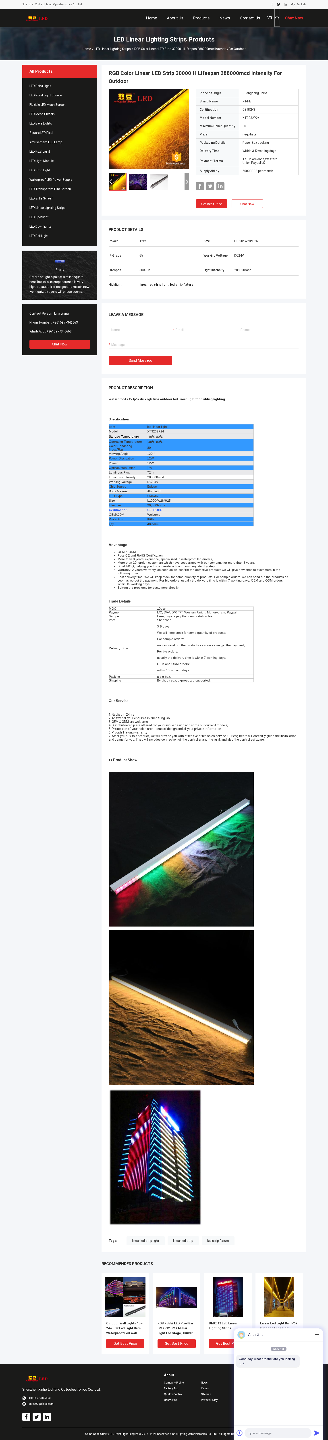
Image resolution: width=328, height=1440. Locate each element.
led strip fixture (218, 1241)
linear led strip (183, 1241)
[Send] (316, 1433)
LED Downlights (40, 226)
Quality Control (173, 1394)
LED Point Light (40, 86)
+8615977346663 (65, 322)
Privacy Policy (209, 1400)
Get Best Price (211, 204)
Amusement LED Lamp (45, 142)
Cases (205, 1388)
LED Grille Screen (41, 198)
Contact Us (171, 1400)
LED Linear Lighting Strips (113, 49)
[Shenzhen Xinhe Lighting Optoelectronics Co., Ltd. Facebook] (272, 4)
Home (87, 49)
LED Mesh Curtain (42, 114)
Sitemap (206, 1394)
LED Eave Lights (40, 123)
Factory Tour (171, 1388)
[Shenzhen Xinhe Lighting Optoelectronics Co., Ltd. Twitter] (278, 4)
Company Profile (174, 1382)
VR (269, 17)
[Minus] (317, 1334)
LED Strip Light (39, 170)
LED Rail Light (38, 236)
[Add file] (240, 1433)
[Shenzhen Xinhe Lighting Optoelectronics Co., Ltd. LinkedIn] (286, 4)
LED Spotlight (39, 217)
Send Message (140, 360)
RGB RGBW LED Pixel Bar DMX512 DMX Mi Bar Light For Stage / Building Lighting (176, 1329)
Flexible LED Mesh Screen (47, 104)
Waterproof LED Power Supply (50, 179)
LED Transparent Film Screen (50, 189)
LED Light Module (41, 161)
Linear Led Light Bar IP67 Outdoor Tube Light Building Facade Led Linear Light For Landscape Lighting (278, 1329)
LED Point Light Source (45, 95)
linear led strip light (145, 1241)
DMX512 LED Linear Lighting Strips (223, 1326)
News (204, 1382)
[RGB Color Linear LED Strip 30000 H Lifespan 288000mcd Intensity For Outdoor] (149, 129)
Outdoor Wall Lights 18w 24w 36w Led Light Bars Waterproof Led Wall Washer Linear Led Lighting (124, 1329)
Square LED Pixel (41, 133)
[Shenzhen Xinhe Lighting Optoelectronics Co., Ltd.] (36, 18)
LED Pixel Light (39, 151)
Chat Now (59, 344)
